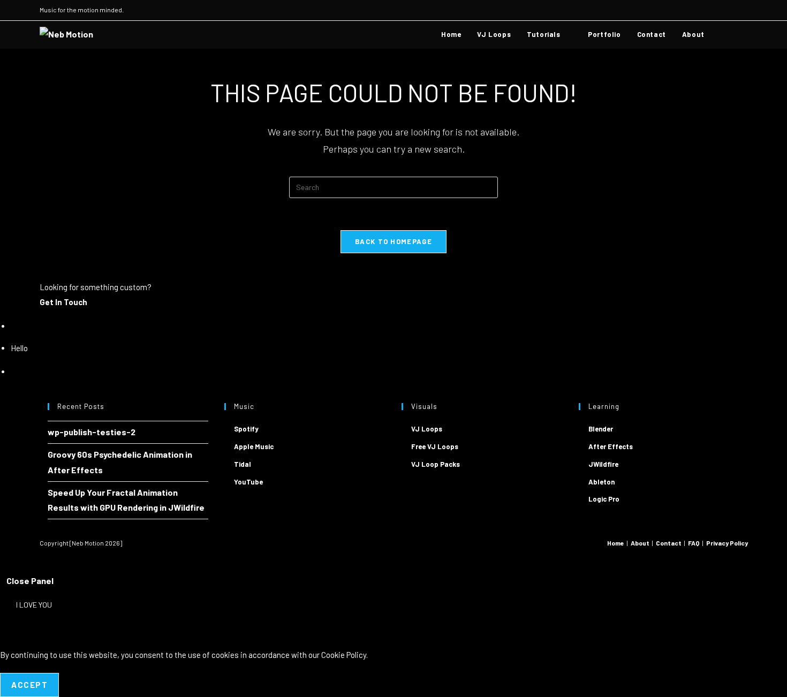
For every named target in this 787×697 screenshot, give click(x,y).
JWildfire (603, 464)
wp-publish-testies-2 (91, 432)
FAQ (694, 543)
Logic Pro (603, 499)
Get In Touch (63, 302)
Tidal (242, 464)
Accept (29, 685)
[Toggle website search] (723, 34)
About (640, 543)
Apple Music (254, 446)
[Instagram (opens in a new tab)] (708, 10)
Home (615, 543)
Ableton (601, 482)
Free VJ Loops (434, 446)
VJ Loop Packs (435, 464)
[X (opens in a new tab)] (696, 10)
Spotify (246, 429)
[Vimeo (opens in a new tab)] (733, 10)
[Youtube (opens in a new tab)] (720, 10)
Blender (600, 429)
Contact (669, 543)
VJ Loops (426, 429)
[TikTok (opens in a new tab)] (743, 10)
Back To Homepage (393, 241)
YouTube (248, 482)
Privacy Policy (727, 543)
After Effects (610, 446)
